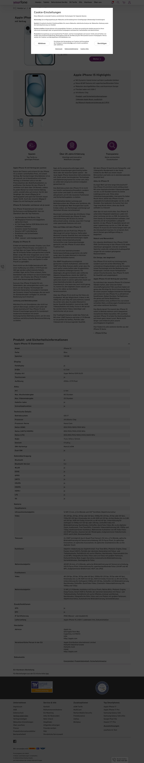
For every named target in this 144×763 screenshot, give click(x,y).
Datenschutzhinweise (71, 49)
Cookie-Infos (85, 49)
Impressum (58, 49)
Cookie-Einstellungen (47, 12)
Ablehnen (42, 43)
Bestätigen (102, 43)
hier (71, 43)
